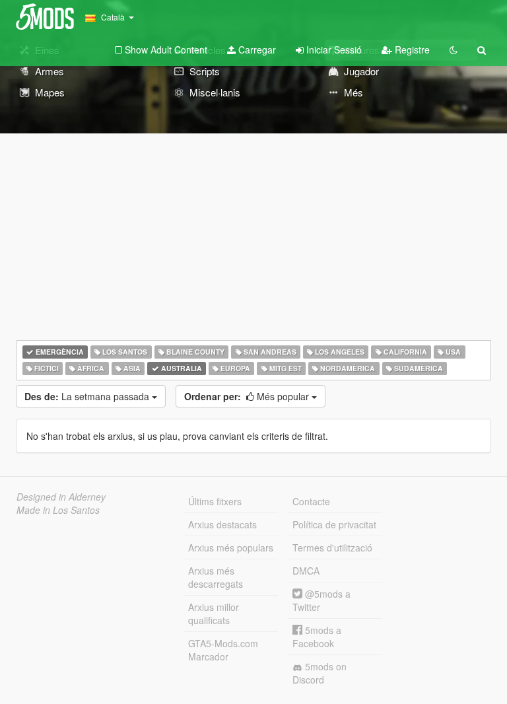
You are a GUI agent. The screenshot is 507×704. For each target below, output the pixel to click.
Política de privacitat (334, 524)
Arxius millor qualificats (213, 613)
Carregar (256, 49)
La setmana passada (88, 396)
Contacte (311, 501)
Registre (411, 49)
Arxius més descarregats (215, 577)
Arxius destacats (222, 524)
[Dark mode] (453, 49)
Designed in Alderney (61, 496)
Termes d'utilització (332, 547)
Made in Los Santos (58, 509)
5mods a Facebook (316, 636)
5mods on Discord (319, 673)
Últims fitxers (215, 501)
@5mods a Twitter (321, 600)
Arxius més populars (230, 547)
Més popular (248, 396)
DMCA (306, 570)
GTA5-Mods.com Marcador (223, 650)
